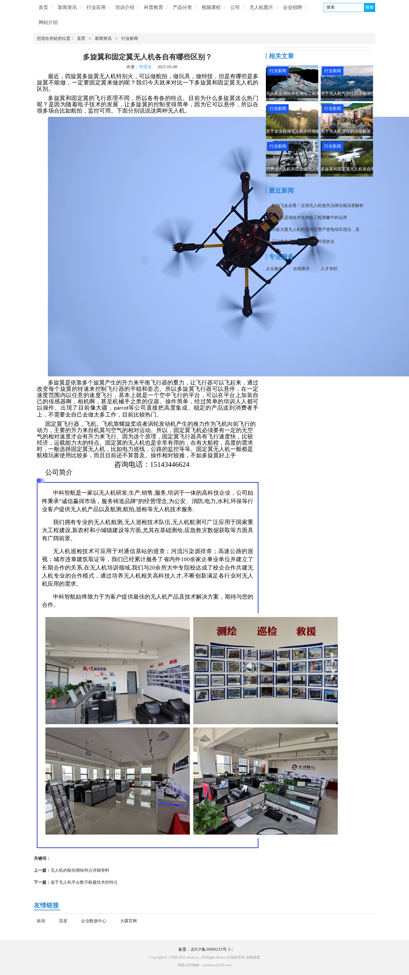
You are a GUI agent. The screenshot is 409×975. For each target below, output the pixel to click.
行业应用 (96, 7)
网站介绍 (48, 22)
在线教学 (301, 269)
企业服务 (274, 269)
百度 (63, 921)
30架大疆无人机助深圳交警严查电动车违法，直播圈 (320, 229)
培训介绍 (124, 7)
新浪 (41, 921)
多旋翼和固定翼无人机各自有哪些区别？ (358, 169)
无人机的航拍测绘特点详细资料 (80, 870)
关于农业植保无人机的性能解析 (295, 131)
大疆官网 (128, 921)
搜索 (369, 7)
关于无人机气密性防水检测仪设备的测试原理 (363, 93)
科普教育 (153, 7)
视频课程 (211, 7)
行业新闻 (129, 38)
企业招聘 (292, 7)
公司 (235, 7)
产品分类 (182, 7)
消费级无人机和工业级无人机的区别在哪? (304, 169)
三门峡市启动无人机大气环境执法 (303, 241)
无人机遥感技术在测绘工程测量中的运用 (303, 93)
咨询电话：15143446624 (152, 464)
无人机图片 (261, 7)
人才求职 (329, 269)
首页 (43, 7)
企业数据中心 (93, 921)
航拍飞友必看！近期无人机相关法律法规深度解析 (318, 205)
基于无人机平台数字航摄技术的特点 (84, 882)
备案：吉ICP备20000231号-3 (204, 949)
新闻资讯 (67, 7)
